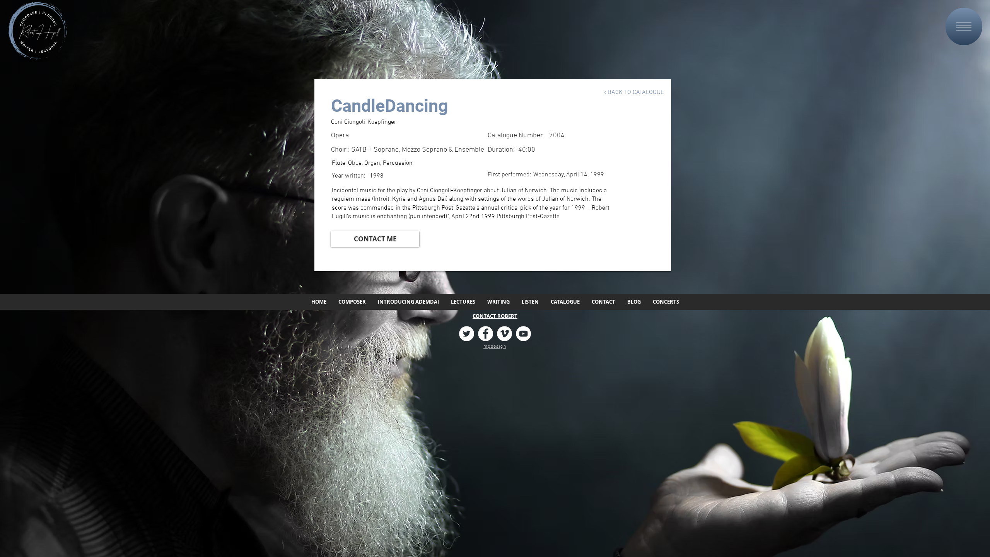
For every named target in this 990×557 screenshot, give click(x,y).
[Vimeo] (504, 333)
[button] (964, 26)
